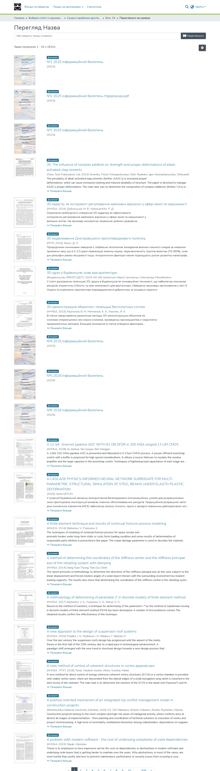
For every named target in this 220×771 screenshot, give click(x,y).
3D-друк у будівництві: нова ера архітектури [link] (82, 272)
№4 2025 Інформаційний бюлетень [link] (75, 341)
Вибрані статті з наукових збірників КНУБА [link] (46, 18)
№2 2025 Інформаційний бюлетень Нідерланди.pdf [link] (88, 96)
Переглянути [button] (195, 36)
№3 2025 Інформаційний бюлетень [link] (75, 130)
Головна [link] (19, 18)
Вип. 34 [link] (110, 18)
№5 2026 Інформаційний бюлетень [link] (75, 375)
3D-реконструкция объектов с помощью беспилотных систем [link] (96, 307)
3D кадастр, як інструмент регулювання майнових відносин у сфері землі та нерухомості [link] (117, 204)
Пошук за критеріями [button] (67, 7)
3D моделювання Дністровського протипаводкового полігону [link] (96, 238)
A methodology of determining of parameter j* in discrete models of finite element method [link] (116, 597)
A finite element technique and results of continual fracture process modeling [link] (106, 523)
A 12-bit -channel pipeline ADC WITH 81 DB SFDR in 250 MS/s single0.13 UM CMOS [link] (113, 444)
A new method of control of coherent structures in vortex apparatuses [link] (101, 665)
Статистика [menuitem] (94, 7)
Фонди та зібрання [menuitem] (36, 7)
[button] (17, 6)
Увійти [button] (199, 7)
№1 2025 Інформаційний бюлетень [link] (75, 62)
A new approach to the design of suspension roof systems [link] (91, 631)
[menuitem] (68, 7)
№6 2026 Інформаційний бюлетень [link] (75, 410)
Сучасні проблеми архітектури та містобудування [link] (84, 18)
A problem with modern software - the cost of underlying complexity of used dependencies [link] (117, 739)
